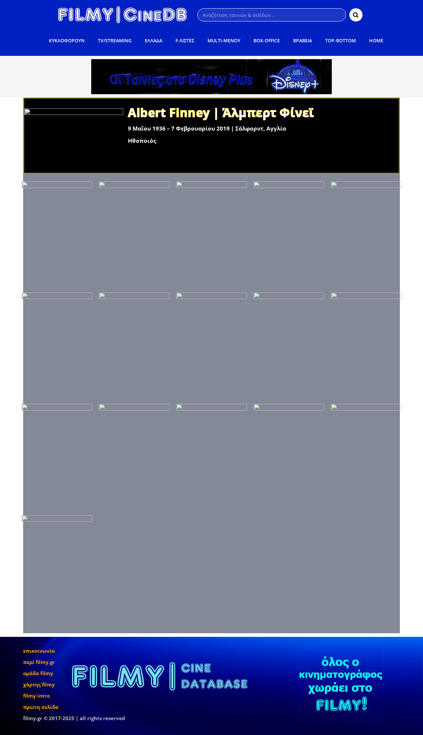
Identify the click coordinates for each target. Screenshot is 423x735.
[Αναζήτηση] (356, 14)
